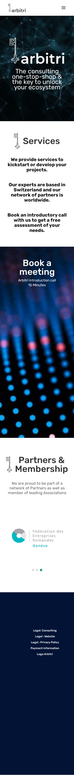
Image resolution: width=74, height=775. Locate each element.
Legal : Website (45, 636)
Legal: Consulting (45, 630)
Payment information (45, 648)
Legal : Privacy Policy (45, 642)
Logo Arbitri (45, 654)
